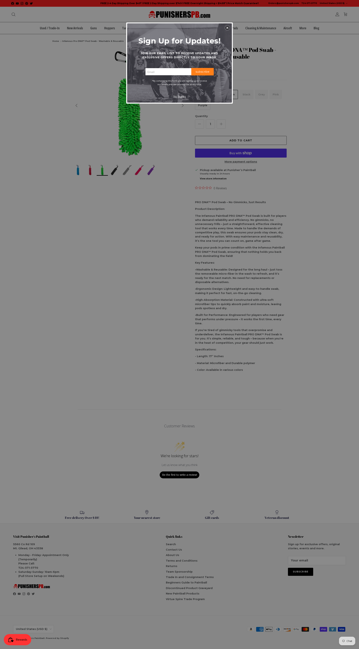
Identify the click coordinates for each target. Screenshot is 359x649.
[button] (227, 28)
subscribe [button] (202, 71)
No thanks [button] (179, 96)
